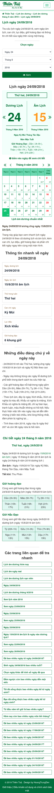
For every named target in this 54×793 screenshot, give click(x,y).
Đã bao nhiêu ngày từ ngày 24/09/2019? (24, 772)
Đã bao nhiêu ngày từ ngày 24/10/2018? (24, 765)
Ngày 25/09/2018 (12, 627)
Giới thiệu (7, 787)
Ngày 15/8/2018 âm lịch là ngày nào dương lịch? (25, 636)
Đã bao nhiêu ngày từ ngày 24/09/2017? (24, 744)
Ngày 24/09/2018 (12, 585)
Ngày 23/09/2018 (12, 613)
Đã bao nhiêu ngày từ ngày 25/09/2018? (24, 751)
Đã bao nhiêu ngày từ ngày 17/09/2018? (24, 730)
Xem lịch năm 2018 (13, 599)
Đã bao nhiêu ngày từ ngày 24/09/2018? (24, 658)
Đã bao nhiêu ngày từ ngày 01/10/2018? (24, 758)
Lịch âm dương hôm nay (16, 564)
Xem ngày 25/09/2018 (14, 620)
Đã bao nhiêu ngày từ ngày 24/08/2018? (24, 737)
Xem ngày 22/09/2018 (14, 644)
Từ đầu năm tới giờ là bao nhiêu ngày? (24, 709)
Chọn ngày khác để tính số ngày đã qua (24, 672)
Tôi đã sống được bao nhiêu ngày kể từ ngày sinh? (27, 691)
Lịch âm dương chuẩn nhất (27, 219)
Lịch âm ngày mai (13, 571)
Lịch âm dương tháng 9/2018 (18, 592)
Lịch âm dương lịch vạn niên (18, 578)
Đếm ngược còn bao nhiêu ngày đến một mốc (25, 681)
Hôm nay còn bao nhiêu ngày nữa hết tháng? (27, 716)
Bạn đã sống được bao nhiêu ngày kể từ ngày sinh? (24, 701)
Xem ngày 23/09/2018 (14, 606)
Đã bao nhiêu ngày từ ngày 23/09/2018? (24, 723)
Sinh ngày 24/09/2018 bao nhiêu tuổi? (23, 665)
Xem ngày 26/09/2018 (14, 651)
